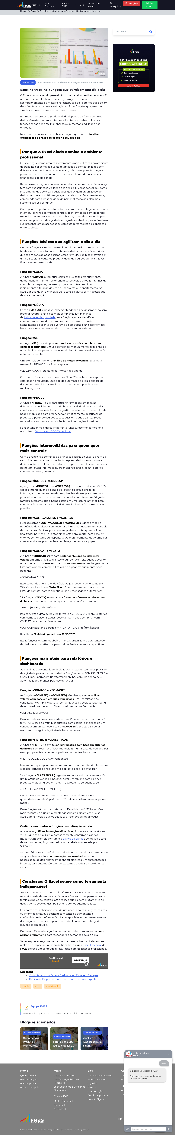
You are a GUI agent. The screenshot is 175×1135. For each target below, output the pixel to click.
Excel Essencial (92, 945)
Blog (81, 5)
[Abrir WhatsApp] (7, 1128)
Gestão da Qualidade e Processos (66, 1081)
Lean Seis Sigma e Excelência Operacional (69, 1088)
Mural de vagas (28, 1079)
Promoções (131, 3)
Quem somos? (28, 1075)
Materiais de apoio (94, 5)
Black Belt (59, 1105)
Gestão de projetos (98, 1095)
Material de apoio (29, 1087)
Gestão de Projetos (64, 1075)
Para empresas (28, 1083)
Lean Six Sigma (96, 1099)
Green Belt (60, 1109)
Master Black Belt (63, 1101)
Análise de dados (97, 1079)
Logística (92, 1083)
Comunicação (95, 1091)
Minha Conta (149, 5)
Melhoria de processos (100, 1075)
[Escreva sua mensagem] (148, 1129)
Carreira (92, 1087)
